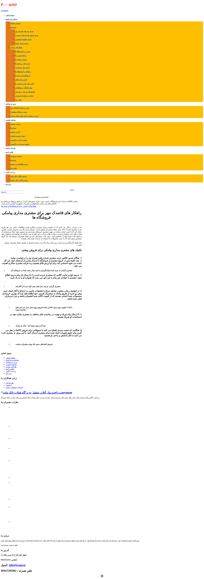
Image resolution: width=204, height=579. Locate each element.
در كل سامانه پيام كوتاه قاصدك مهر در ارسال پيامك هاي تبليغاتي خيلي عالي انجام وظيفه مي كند (102, 526)
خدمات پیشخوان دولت (14, 387)
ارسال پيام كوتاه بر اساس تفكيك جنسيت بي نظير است (102, 501)
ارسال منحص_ (68, 190)
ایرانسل (9, 385)
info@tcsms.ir (17, 565)
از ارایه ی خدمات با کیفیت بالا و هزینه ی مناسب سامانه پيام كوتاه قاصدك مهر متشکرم (101, 452)
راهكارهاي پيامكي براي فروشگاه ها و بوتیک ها (19, 206)
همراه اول (9, 383)
